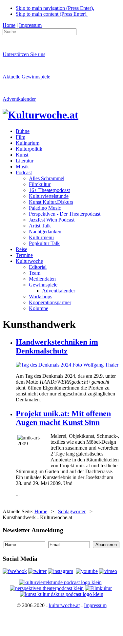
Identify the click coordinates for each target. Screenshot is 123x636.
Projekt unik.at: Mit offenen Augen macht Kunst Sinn (63, 418)
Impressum (95, 605)
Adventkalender (19, 99)
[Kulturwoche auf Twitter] (37, 571)
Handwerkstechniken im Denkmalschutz (57, 346)
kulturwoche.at (64, 605)
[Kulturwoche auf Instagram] (60, 571)
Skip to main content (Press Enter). (52, 14)
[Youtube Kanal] (108, 571)
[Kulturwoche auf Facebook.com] (15, 571)
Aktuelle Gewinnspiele (26, 76)
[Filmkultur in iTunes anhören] (98, 588)
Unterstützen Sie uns (24, 54)
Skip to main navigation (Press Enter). (55, 8)
